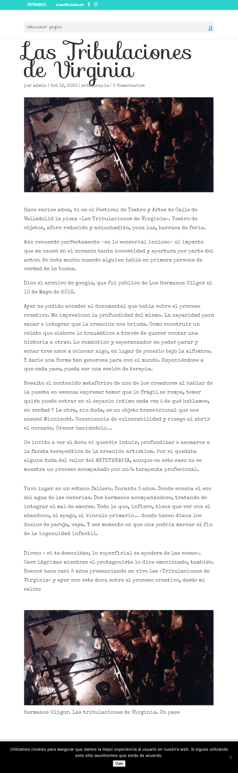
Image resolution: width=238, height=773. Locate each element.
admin (40, 86)
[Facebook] (88, 4)
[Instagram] (96, 4)
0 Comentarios (129, 86)
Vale (119, 763)
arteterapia (95, 86)
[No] (230, 757)
